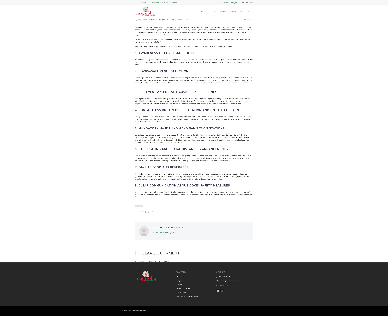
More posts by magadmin (166, 232)
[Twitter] (139, 212)
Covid (139, 206)
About (211, 12)
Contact (232, 12)
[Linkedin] (217, 290)
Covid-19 (153, 19)
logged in (150, 261)
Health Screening (166, 19)
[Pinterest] (142, 212)
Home (203, 12)
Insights (222, 12)
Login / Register (245, 12)
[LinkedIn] (149, 212)
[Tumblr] (145, 212)
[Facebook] (136, 212)
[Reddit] (152, 212)
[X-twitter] (222, 290)
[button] (213, 11)
